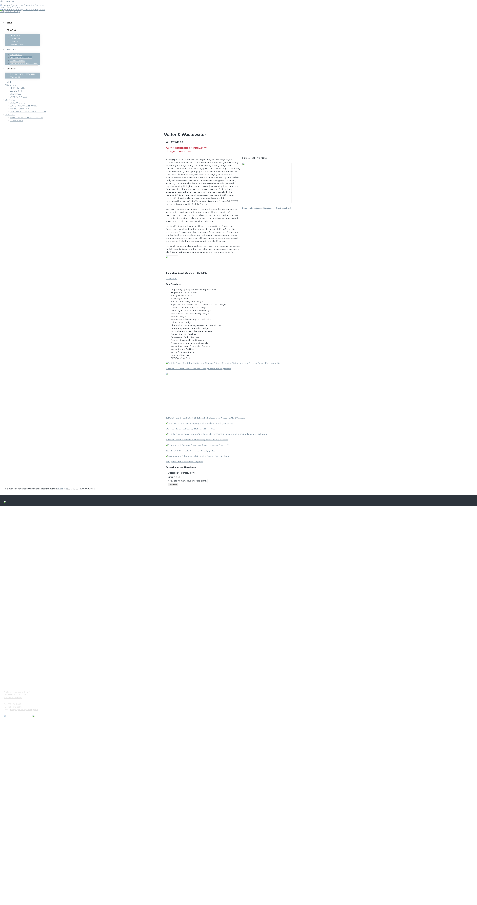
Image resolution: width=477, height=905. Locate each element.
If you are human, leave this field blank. (187, 481)
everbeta (62, 489)
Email (171, 477)
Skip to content (7, 1)
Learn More (171, 278)
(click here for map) (13, 697)
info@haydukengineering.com (24, 709)
